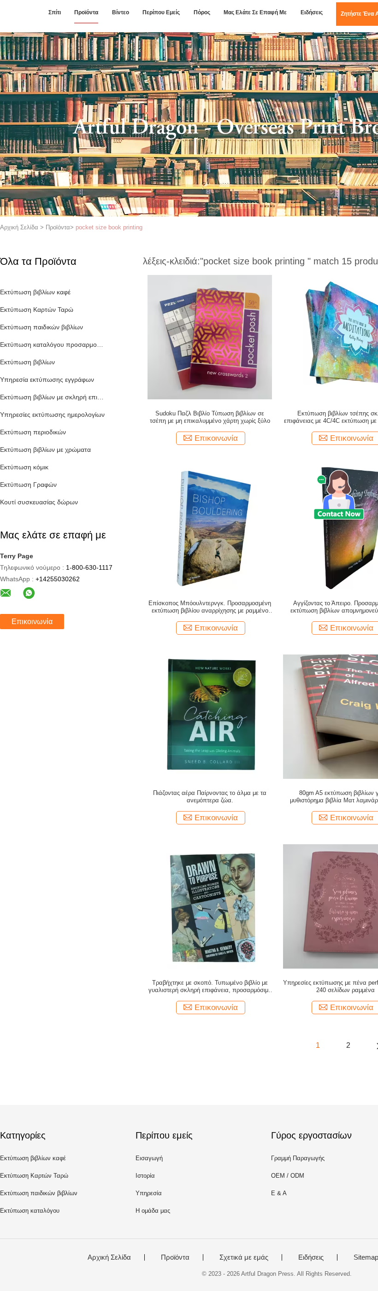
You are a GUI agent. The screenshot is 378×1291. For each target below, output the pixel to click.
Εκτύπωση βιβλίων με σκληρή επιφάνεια (52, 397)
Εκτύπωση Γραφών (28, 484)
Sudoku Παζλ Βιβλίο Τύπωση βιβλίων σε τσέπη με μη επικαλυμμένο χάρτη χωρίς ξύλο (210, 417)
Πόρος (202, 12)
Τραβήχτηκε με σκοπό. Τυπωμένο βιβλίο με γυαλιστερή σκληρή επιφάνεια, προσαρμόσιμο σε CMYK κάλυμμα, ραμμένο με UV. (210, 986)
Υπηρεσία (149, 1193)
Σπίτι (54, 12)
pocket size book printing (109, 227)
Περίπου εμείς (161, 12)
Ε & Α (279, 1193)
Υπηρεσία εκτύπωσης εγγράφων (47, 379)
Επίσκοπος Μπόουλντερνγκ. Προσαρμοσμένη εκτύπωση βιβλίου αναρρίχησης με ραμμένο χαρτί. (209, 607)
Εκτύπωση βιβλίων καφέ (35, 292)
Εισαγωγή (149, 1158)
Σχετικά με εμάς (243, 1257)
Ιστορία (145, 1175)
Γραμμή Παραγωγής (298, 1158)
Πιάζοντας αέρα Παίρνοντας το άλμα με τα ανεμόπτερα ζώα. (209, 796)
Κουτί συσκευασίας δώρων (39, 502)
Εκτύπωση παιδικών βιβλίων (41, 327)
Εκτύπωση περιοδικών (33, 432)
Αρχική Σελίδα (109, 1257)
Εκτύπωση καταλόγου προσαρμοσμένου (52, 344)
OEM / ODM (287, 1175)
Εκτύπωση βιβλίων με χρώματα (45, 449)
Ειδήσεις (312, 12)
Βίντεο (120, 12)
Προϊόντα (86, 12)
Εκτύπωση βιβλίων (27, 362)
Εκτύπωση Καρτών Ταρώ (36, 309)
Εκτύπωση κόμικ (24, 467)
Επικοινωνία (32, 621)
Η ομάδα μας (153, 1210)
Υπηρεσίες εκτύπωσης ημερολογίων (52, 414)
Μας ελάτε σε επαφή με (255, 12)
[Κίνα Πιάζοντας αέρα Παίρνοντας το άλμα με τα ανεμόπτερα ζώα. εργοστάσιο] (210, 716)
